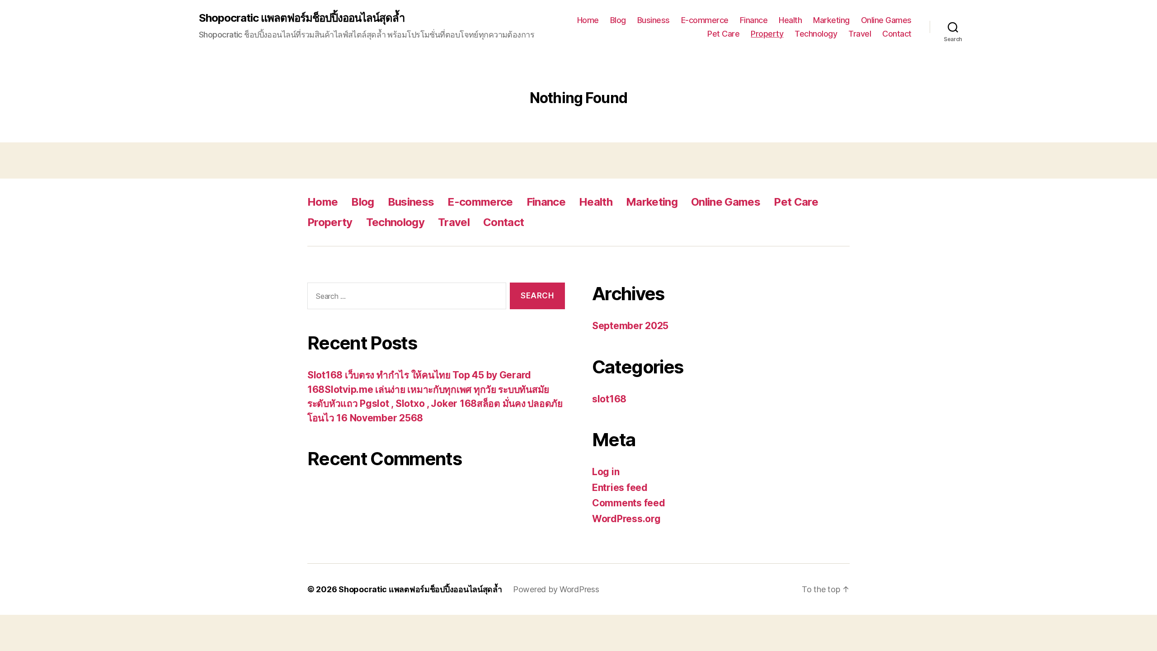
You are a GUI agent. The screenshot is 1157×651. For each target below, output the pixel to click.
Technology (816, 33)
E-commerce (705, 20)
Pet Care (723, 33)
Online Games (886, 20)
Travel (859, 33)
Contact (897, 33)
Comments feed (628, 503)
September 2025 (630, 325)
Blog (618, 20)
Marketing (831, 20)
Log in (605, 471)
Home (588, 20)
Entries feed (620, 487)
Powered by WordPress (556, 589)
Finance (754, 20)
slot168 (609, 399)
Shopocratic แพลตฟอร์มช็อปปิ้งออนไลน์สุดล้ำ (301, 18)
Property (767, 33)
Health (790, 20)
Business (653, 20)
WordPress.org (626, 518)
